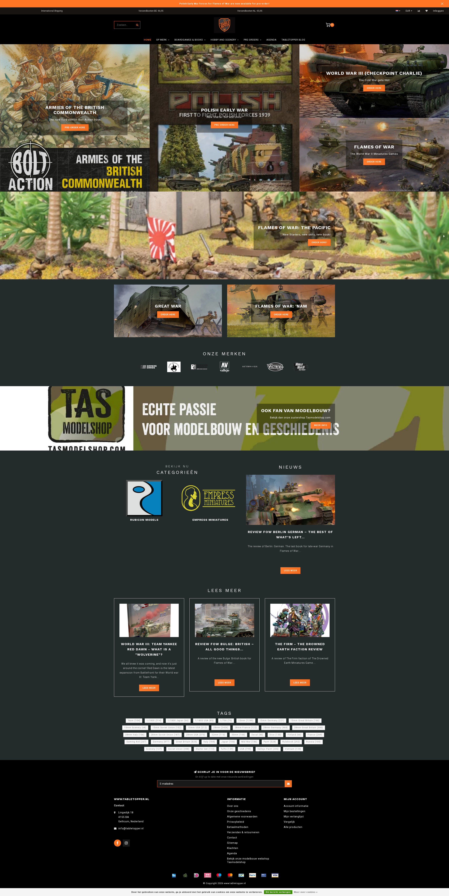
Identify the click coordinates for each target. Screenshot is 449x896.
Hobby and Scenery (223, 39)
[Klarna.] (207, 875)
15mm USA (197, 727)
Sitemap (232, 842)
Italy (209, 742)
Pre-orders (251, 39)
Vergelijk (289, 821)
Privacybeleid (235, 821)
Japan (228, 742)
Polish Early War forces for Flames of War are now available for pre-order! (224, 3)
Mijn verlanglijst (294, 816)
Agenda (271, 39)
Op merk (161, 39)
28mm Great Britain (308, 727)
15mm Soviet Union (167, 727)
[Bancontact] (241, 875)
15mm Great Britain (305, 720)
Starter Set (205, 749)
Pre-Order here (75, 127)
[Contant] (185, 875)
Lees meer (290, 570)
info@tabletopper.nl (131, 828)
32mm (218, 735)
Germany (161, 742)
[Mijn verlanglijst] (426, 11)
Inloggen (438, 11)
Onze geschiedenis (239, 811)
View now (321, 242)
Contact (232, 837)
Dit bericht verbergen (278, 892)
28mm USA (195, 735)
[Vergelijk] (419, 11)
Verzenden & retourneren (243, 832)
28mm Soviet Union (165, 735)
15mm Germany (272, 720)
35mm (238, 735)
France (315, 735)
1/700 (226, 720)
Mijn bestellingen (294, 811)
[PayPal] (252, 875)
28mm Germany (275, 727)
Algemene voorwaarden (242, 816)
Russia (313, 742)
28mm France (246, 727)
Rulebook (291, 742)
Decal (257, 735)
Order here (374, 161)
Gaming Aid (136, 742)
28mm (220, 727)
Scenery (154, 749)
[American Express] (174, 875)
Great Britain (186, 742)
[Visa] (275, 875)
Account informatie (296, 806)
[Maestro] (219, 875)
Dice (275, 735)
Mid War (249, 742)
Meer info (320, 425)
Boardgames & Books (189, 39)
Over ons (232, 806)
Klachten (232, 848)
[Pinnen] (263, 875)
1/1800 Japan (178, 720)
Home (147, 39)
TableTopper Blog (293, 39)
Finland (294, 735)
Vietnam (293, 749)
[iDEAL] (196, 875)
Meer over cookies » (306, 892)
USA (245, 749)
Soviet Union (178, 749)
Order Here (374, 88)
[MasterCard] (230, 875)
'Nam (134, 720)
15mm (245, 720)
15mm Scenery (135, 727)
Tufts (227, 749)
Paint (270, 742)
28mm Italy (135, 735)
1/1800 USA (204, 720)
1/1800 (154, 720)
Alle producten (293, 827)
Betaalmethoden (237, 827)
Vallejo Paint (268, 749)
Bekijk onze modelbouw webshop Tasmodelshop (248, 860)
